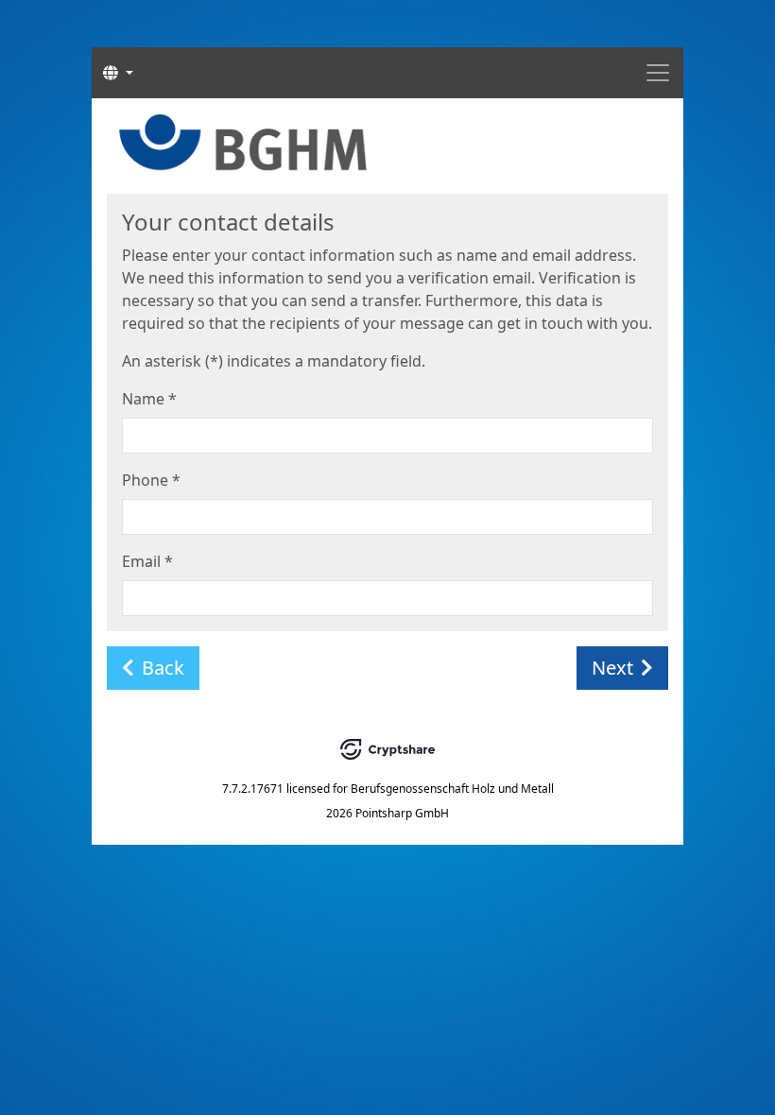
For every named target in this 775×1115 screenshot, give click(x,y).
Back (163, 667)
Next (612, 667)
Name (149, 398)
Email (147, 561)
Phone (151, 480)
